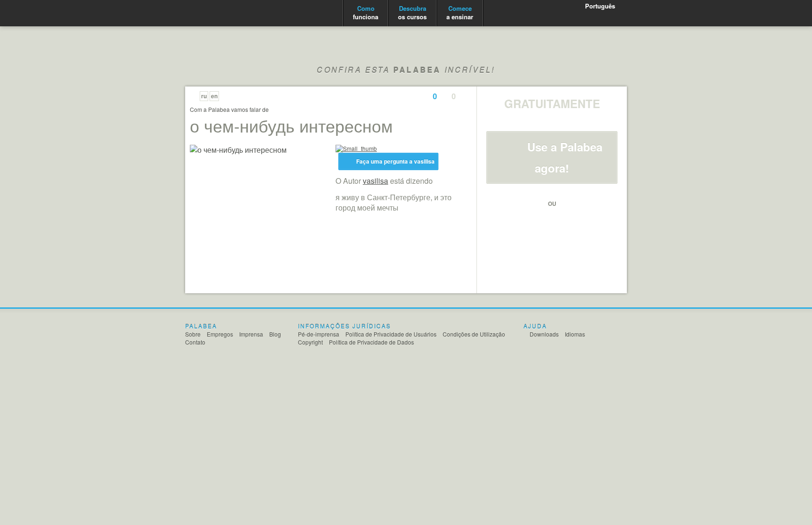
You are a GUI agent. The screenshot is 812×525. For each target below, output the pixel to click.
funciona (365, 12)
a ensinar (459, 12)
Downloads (544, 334)
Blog (275, 334)
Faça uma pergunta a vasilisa (395, 161)
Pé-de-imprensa (318, 334)
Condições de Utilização (474, 334)
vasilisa (375, 180)
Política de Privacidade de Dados (371, 342)
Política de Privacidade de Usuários (391, 334)
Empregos (220, 334)
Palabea (222, 13)
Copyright (310, 342)
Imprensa (251, 334)
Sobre (193, 334)
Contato (195, 342)
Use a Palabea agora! (564, 157)
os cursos (412, 12)
